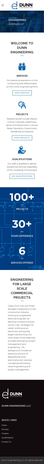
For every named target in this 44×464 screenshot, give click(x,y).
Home (4, 425)
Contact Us (6, 442)
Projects (5, 434)
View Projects (22, 138)
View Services (22, 93)
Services (5, 429)
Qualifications (7, 438)
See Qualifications (22, 176)
